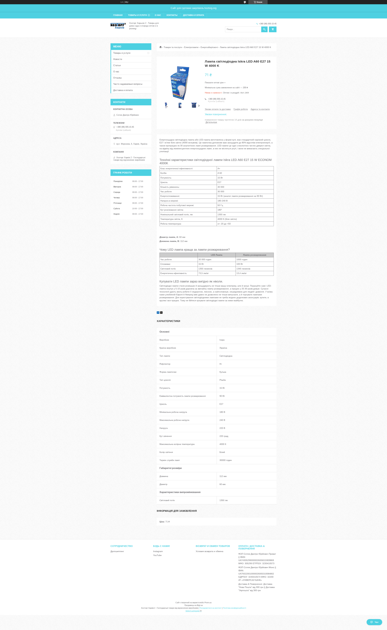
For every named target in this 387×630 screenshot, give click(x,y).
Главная (117, 15)
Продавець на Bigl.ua (193, 605)
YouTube (157, 555)
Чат (377, 622)
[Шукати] (264, 29)
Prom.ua (208, 603)
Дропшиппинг (117, 551)
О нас (158, 15)
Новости (117, 59)
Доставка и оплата (193, 15)
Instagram (158, 551)
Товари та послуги (173, 47)
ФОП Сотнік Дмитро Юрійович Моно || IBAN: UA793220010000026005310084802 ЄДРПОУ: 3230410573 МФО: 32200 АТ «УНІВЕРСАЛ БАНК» (257, 573)
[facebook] (158, 313)
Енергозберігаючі (209, 47)
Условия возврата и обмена (209, 551)
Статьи (117, 65)
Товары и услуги (137, 15)
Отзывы (117, 77)
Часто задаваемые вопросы (127, 84)
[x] (161, 313)
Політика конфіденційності (234, 608)
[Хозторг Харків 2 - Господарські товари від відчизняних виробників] (118, 25)
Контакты (172, 15)
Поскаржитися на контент (210, 608)
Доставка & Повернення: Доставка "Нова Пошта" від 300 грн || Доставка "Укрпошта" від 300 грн (256, 587)
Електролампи (191, 47)
